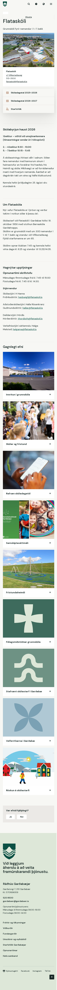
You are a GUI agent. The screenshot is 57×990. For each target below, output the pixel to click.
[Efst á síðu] (51, 977)
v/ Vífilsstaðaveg (14, 75)
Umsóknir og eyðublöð (14, 939)
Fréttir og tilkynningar (14, 922)
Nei (21, 816)
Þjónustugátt (12, 971)
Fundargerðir (10, 933)
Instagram (37, 971)
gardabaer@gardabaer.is (16, 901)
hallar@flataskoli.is (33, 308)
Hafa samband (10, 956)
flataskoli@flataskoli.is (16, 81)
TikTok (48, 971)
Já (10, 816)
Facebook (25, 971)
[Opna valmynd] (51, 4)
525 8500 (8, 897)
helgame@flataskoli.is (25, 329)
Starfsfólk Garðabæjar (14, 944)
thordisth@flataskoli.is (30, 318)
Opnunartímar (10, 950)
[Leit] (29, 4)
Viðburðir (8, 928)
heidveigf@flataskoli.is (30, 297)
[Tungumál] (43, 4)
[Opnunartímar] (36, 4)
